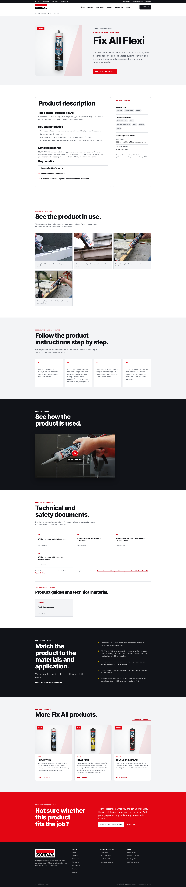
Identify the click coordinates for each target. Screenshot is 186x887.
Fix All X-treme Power (127, 759)
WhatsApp (148, 1)
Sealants (55, 1)
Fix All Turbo (83, 759)
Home (37, 13)
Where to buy (119, 7)
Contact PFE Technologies (111, 824)
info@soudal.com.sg (137, 1)
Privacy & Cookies (133, 855)
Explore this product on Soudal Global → (48, 682)
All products (76, 865)
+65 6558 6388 (126, 1)
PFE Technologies (133, 862)
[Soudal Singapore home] (45, 853)
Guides (109, 7)
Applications (100, 7)
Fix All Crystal (44, 759)
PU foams (46, 1)
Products (90, 7)
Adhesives (64, 1)
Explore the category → (141, 720)
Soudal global (131, 859)
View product (44, 777)
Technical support (105, 855)
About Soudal (131, 852)
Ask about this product (105, 71)
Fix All (37, 1)
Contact (145, 7)
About (128, 7)
